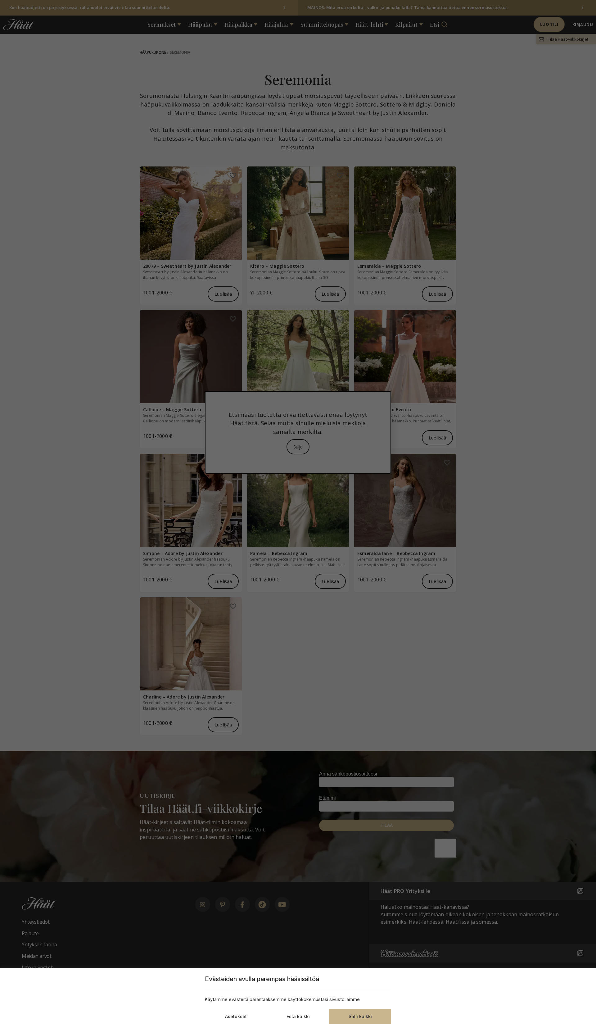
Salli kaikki (360, 1016)
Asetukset (236, 1016)
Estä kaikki (298, 1016)
